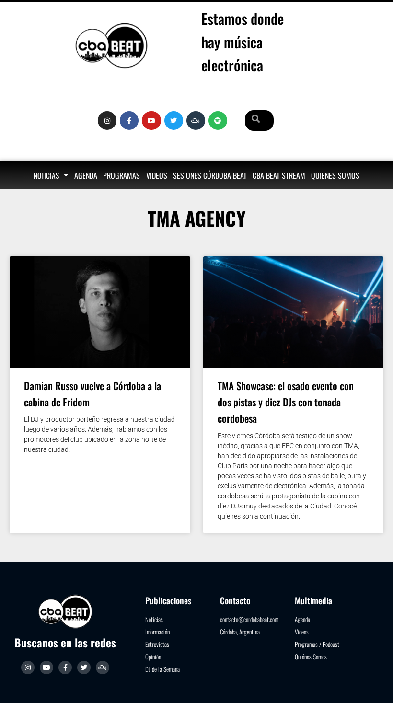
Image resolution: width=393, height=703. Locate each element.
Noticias (46, 175)
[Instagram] (107, 120)
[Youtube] (151, 120)
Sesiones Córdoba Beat (210, 175)
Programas (121, 175)
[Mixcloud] (195, 120)
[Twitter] (173, 120)
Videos (156, 175)
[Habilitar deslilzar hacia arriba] (374, 684)
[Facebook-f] (129, 120)
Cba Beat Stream (279, 175)
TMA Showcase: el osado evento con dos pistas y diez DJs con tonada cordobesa (286, 402)
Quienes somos (335, 175)
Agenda (85, 175)
